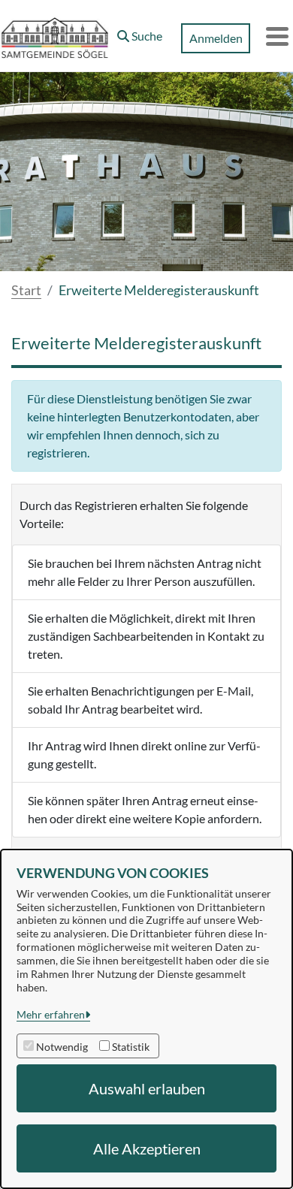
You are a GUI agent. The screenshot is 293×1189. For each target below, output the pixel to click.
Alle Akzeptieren (147, 1148)
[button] (140, 32)
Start (26, 290)
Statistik (131, 1046)
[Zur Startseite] (55, 36)
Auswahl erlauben (147, 1088)
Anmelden (216, 38)
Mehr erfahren (51, 1014)
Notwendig (62, 1046)
